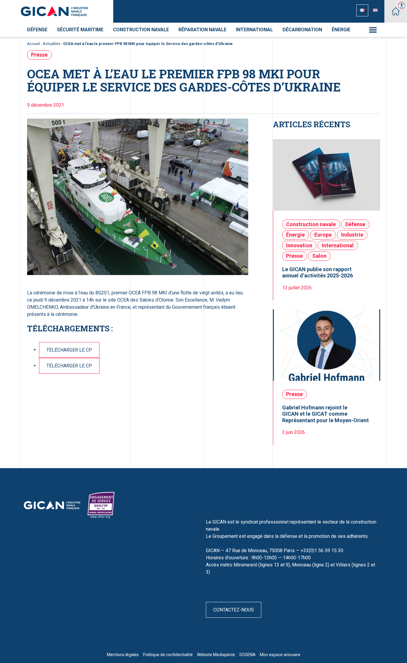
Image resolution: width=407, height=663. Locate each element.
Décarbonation (302, 29)
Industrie (352, 235)
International (254, 29)
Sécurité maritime (80, 29)
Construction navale (141, 29)
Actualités (51, 43)
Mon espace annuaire (280, 654)
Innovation (299, 245)
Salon (319, 256)
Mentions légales (123, 654)
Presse (39, 55)
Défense (37, 29)
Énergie (341, 29)
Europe (323, 235)
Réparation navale (202, 29)
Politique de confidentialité (168, 654)
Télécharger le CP (69, 350)
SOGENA (247, 654)
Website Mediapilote (216, 654)
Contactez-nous (233, 610)
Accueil (33, 43)
